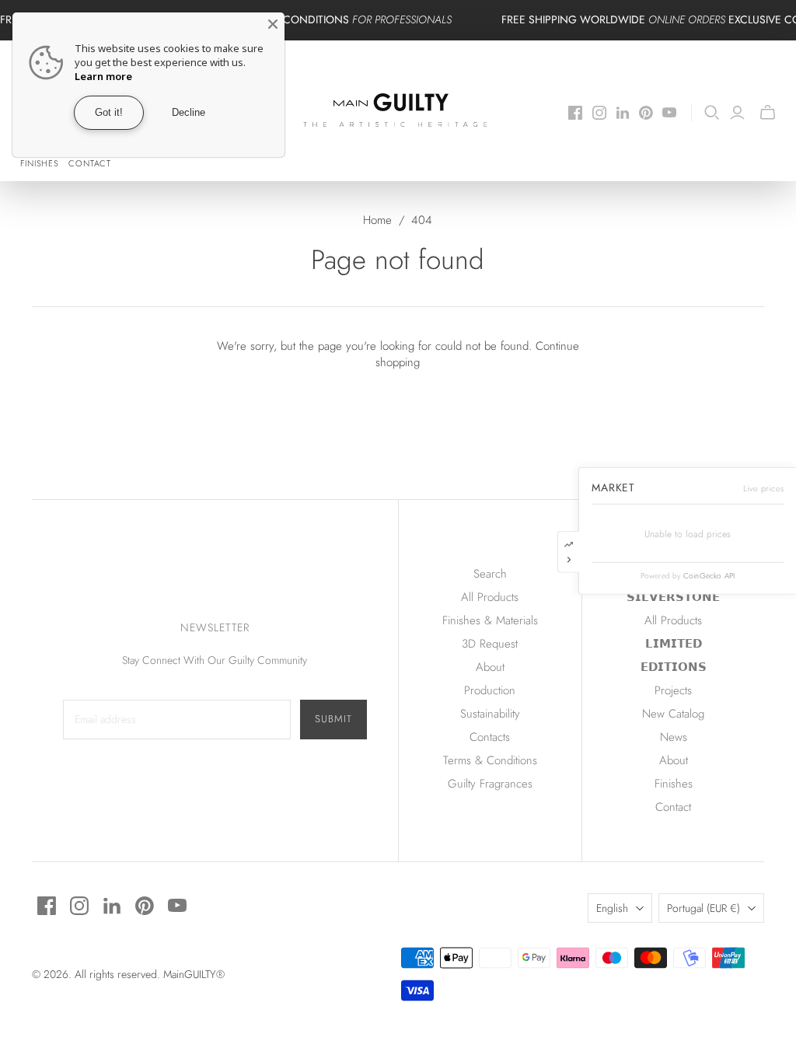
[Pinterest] (646, 113)
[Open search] (712, 113)
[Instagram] (599, 113)
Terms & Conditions (490, 760)
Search (490, 573)
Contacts (490, 737)
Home (377, 220)
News (673, 737)
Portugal (703, 908)
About (490, 667)
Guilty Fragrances (490, 783)
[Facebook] (575, 113)
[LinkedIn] (623, 113)
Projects (673, 690)
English (612, 908)
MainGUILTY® (194, 974)
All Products (489, 597)
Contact (89, 163)
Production (489, 690)
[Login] (737, 112)
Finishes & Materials (490, 620)
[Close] (273, 24)
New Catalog (673, 713)
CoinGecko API (709, 576)
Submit (333, 718)
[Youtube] (669, 113)
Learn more (103, 76)
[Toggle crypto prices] (568, 552)
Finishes (39, 163)
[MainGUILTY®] (398, 111)
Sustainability (490, 713)
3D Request (490, 643)
